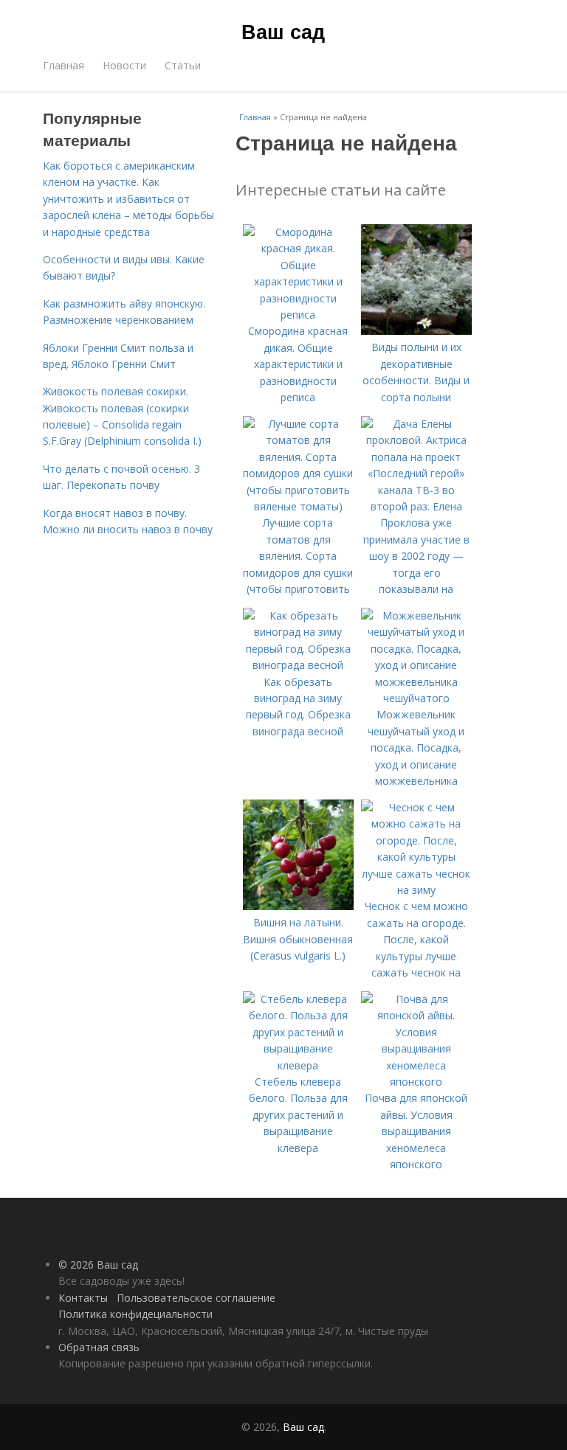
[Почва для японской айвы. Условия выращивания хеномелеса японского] (416, 1082)
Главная (63, 65)
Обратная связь (99, 1347)
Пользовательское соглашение (196, 1298)
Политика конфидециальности (135, 1314)
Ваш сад (283, 31)
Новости (124, 65)
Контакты (83, 1298)
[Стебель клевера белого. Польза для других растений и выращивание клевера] (298, 1065)
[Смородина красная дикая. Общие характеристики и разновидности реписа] (298, 315)
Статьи (183, 65)
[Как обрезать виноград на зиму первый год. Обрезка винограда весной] (298, 665)
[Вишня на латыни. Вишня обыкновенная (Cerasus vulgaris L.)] (298, 906)
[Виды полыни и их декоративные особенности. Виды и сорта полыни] (416, 331)
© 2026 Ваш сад (98, 1265)
